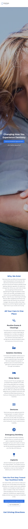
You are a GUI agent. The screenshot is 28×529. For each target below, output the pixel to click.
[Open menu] (26, 4)
